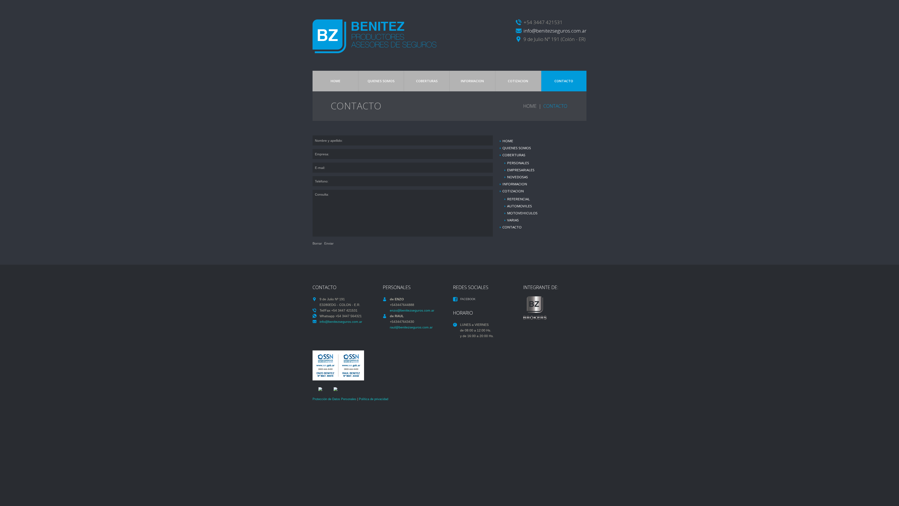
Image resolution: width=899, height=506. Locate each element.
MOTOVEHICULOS (522, 213)
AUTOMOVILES (519, 206)
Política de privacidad (373, 399)
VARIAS (513, 220)
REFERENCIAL (518, 199)
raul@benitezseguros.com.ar (411, 327)
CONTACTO (563, 81)
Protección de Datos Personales (334, 399)
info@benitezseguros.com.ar (554, 30)
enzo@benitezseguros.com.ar (412, 310)
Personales (518, 162)
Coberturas (427, 81)
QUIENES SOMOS (381, 81)
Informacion (472, 81)
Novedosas (517, 177)
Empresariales (520, 169)
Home (335, 81)
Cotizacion (518, 81)
